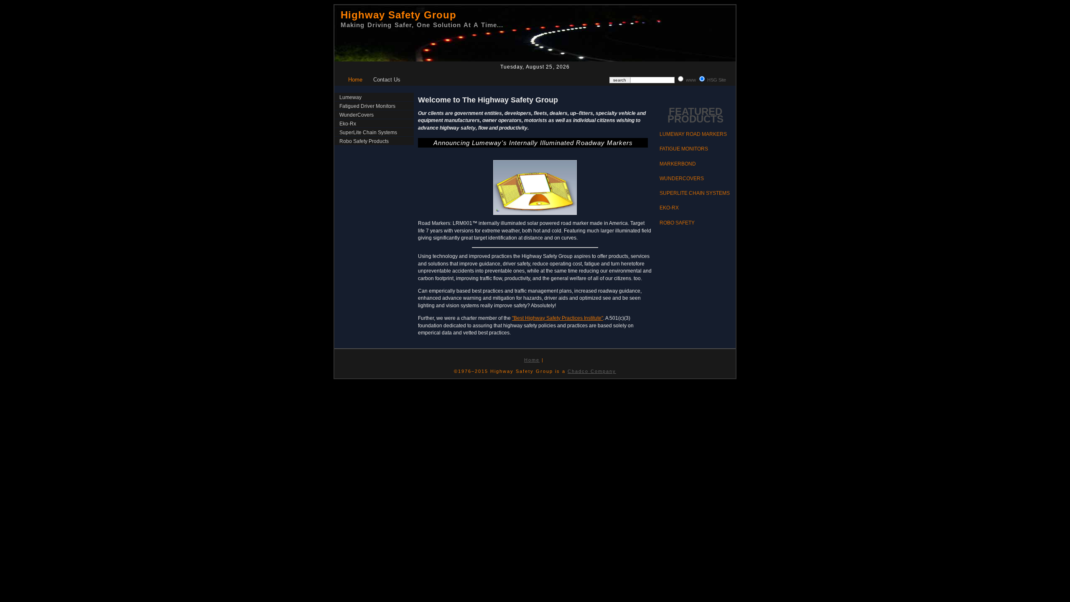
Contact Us (386, 80)
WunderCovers (356, 115)
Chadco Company (592, 371)
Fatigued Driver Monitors (367, 106)
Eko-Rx (347, 124)
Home (355, 80)
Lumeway (350, 97)
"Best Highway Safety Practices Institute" (557, 318)
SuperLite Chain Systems (368, 132)
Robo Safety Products (364, 141)
